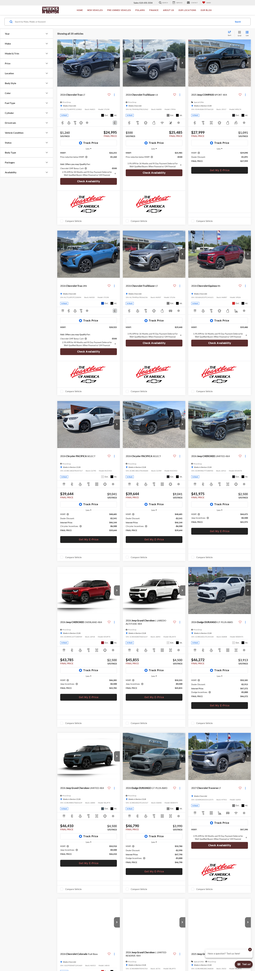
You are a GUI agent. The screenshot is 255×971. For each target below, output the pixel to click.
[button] (117, 63)
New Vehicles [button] (95, 10)
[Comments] (115, 123)
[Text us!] (243, 965)
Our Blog (206, 10)
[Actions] (114, 94)
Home (80, 10)
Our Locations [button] (187, 10)
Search (238, 22)
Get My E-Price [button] (219, 170)
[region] (88, 163)
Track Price (90, 142)
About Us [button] (168, 10)
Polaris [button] (140, 10)
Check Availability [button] (88, 181)
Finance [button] (153, 10)
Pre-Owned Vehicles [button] (119, 10)
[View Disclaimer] (87, 123)
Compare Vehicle (73, 221)
